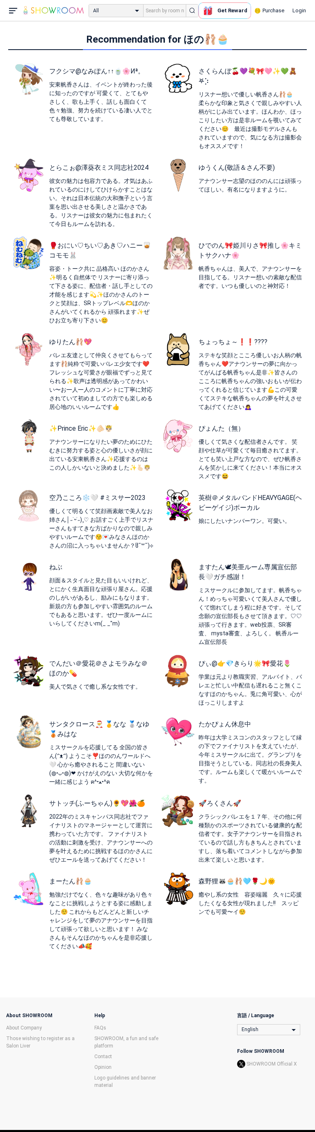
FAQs (100, 1028)
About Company (24, 1028)
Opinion (103, 1067)
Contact (103, 1056)
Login (299, 10)
